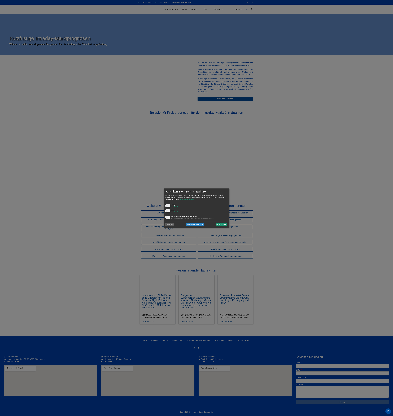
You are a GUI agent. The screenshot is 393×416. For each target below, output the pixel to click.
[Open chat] (388, 411)
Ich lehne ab (170, 224)
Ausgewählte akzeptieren (195, 224)
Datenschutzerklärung (187, 199)
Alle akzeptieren (221, 224)
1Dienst (174, 207)
